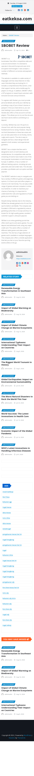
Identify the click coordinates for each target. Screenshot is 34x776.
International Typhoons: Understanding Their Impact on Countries (15, 345)
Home (5, 35)
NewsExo (12, 738)
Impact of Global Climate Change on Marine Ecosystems (16, 326)
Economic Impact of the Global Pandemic (16, 432)
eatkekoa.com (17, 18)
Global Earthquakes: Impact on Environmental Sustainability (17, 380)
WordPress (27, 735)
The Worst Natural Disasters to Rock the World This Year (17, 397)
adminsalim (8, 50)
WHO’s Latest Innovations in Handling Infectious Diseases (16, 449)
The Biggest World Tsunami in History (16, 363)
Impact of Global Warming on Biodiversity (16, 309)
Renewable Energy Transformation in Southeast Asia (16, 291)
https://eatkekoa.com (23, 259)
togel (4, 550)
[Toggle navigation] (17, 27)
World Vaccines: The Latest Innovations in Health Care (15, 415)
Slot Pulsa (6, 497)
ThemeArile (21, 738)
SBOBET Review (14, 35)
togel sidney (7, 625)
